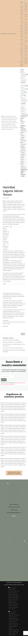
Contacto (22, 121)
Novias (22, 159)
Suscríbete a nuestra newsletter (8, 33)
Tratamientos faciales (24, 86)
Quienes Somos (22, 70)
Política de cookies (20, 584)
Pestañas (22, 152)
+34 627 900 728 (14, 510)
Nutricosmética (24, 130)
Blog (21, 120)
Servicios (22, 72)
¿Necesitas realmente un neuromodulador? (12, 342)
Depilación (24, 100)
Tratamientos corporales (24, 89)
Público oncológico (22, 109)
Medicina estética (23, 76)
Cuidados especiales (23, 102)
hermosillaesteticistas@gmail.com (14, 512)
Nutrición (22, 135)
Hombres (23, 166)
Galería (22, 118)
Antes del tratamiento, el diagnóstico (11, 340)
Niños (22, 164)
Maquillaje (23, 147)
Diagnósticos (23, 117)
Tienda (22, 123)
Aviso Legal (6, 584)
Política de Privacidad (13, 584)
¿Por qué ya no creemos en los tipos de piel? (13, 348)
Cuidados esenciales (23, 81)
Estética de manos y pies (23, 95)
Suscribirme (3, 379)
